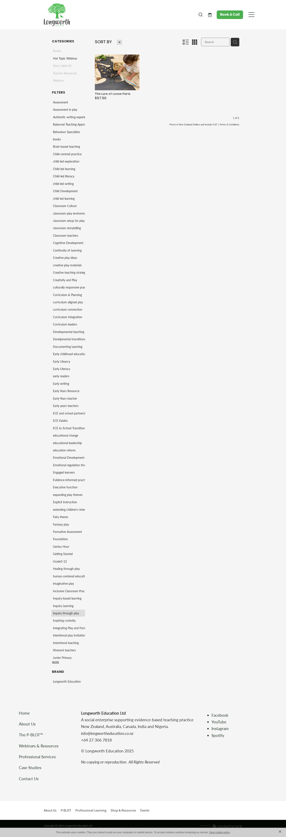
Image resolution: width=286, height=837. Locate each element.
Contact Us (29, 778)
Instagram (220, 728)
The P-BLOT (29, 734)
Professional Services (37, 756)
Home (24, 713)
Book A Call (230, 14)
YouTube (218, 721)
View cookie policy (219, 832)
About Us (27, 724)
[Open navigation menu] (251, 15)
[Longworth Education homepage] (118, 14)
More (55, 662)
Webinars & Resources (38, 745)
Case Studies (30, 767)
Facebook (219, 715)
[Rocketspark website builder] (221, 826)
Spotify (217, 735)
